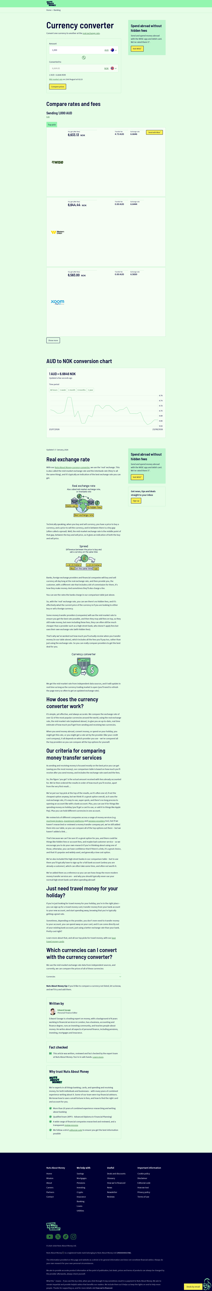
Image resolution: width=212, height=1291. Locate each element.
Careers (49, 1187)
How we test (143, 1187)
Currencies (50, 976)
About (49, 1182)
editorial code (75, 1130)
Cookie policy (143, 1173)
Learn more (98, 1057)
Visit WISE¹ (137, 48)
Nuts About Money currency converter (72, 467)
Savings (80, 1173)
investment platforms (74, 820)
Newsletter (112, 1192)
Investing (81, 1187)
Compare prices (57, 86)
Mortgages (81, 1178)
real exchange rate (91, 33)
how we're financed (104, 1288)
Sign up (136, 500)
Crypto (80, 1192)
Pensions (81, 1182)
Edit (48, 117)
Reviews (111, 1196)
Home (49, 1173)
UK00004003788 (123, 1252)
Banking (80, 1201)
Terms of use (143, 1196)
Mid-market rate (55, 79)
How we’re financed (116, 1182)
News (109, 1187)
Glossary (111, 1178)
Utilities (80, 1210)
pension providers (96, 820)
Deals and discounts (116, 1173)
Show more (53, 340)
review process (71, 1125)
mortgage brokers (54, 820)
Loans (79, 1206)
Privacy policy (143, 1192)
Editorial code (143, 1182)
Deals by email (193, 1286)
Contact (50, 1196)
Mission (49, 1178)
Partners (50, 1192)
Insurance (81, 1196)
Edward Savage (64, 1010)
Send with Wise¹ (154, 132)
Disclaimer (142, 1178)
